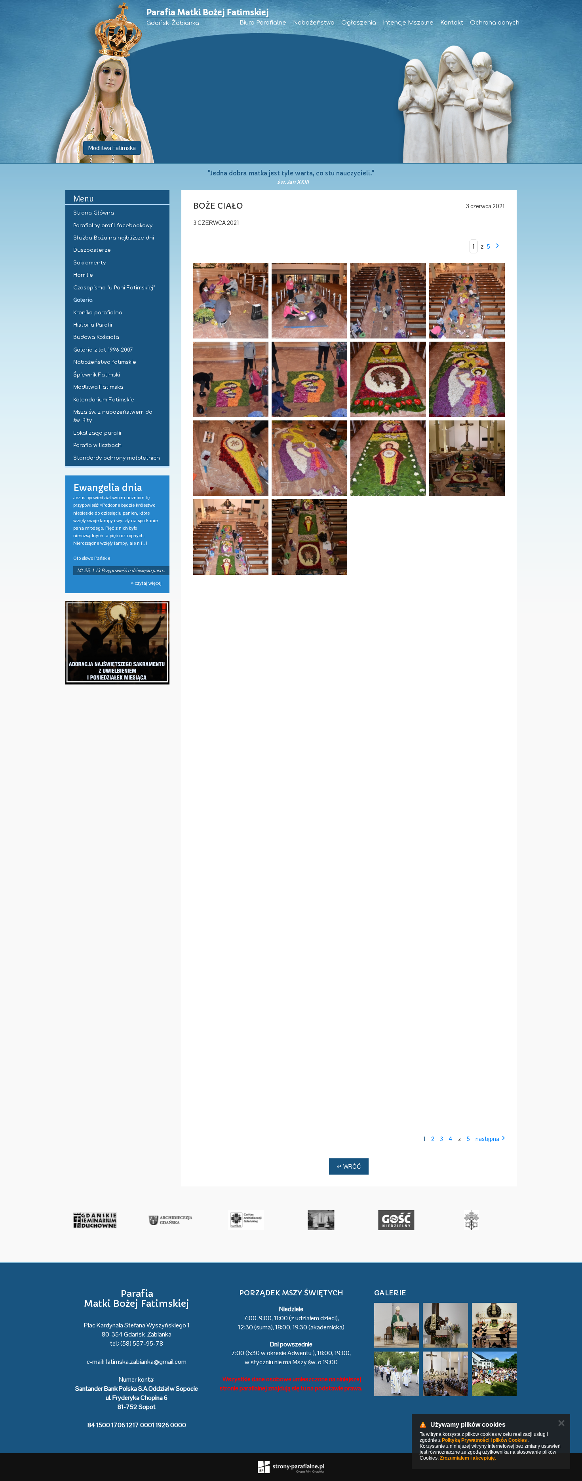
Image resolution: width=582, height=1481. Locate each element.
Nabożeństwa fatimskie (104, 362)
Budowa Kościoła (96, 337)
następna (487, 1139)
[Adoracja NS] (117, 642)
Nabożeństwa (314, 22)
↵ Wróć (349, 1166)
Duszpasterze (92, 250)
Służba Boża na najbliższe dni (113, 238)
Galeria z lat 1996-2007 (103, 350)
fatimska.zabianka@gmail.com (145, 1361)
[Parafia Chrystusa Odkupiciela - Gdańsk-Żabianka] (404, 1220)
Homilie (83, 275)
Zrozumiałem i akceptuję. (468, 1458)
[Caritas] (328, 1220)
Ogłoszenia (358, 22)
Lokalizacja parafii (97, 433)
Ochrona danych (494, 22)
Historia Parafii (92, 325)
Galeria (83, 300)
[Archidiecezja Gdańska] (253, 1220)
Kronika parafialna (97, 313)
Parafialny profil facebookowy (112, 225)
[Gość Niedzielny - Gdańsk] (479, 1220)
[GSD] (178, 1220)
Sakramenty (89, 263)
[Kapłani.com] (103, 1220)
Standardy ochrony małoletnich (116, 458)
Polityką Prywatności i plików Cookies (484, 1440)
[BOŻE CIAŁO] (231, 300)
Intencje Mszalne (408, 22)
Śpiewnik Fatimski (96, 375)
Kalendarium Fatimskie (103, 400)
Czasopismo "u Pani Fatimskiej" (114, 288)
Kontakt (451, 22)
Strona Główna (93, 213)
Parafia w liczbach (97, 445)
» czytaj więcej (146, 583)
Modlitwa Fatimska (112, 148)
